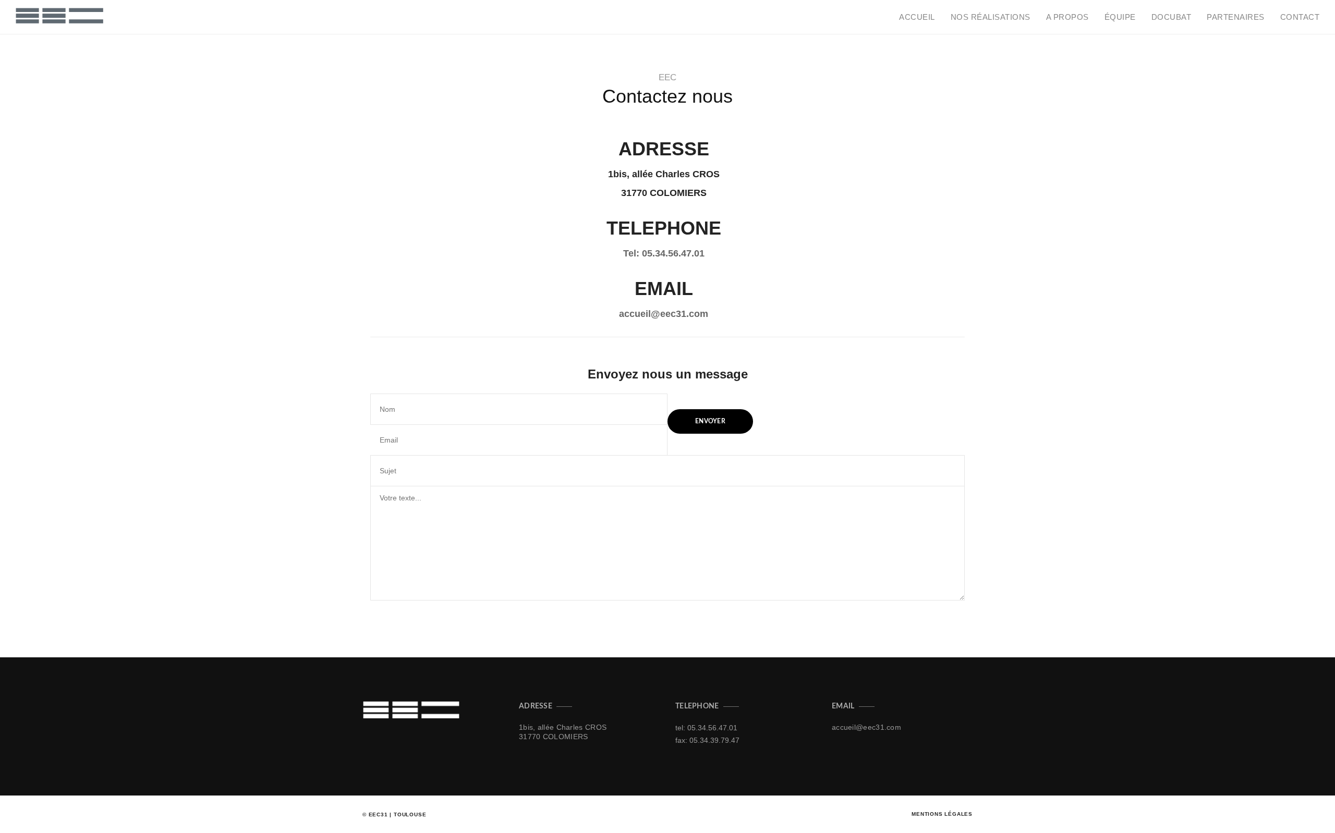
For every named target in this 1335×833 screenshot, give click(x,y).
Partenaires (1236, 17)
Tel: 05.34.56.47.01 (664, 253)
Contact (1300, 17)
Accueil (917, 17)
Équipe (1120, 17)
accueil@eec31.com (663, 314)
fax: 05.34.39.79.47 (707, 740)
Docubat (1171, 17)
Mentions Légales (942, 814)
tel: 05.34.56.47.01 (706, 728)
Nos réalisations (990, 17)
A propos (1067, 17)
